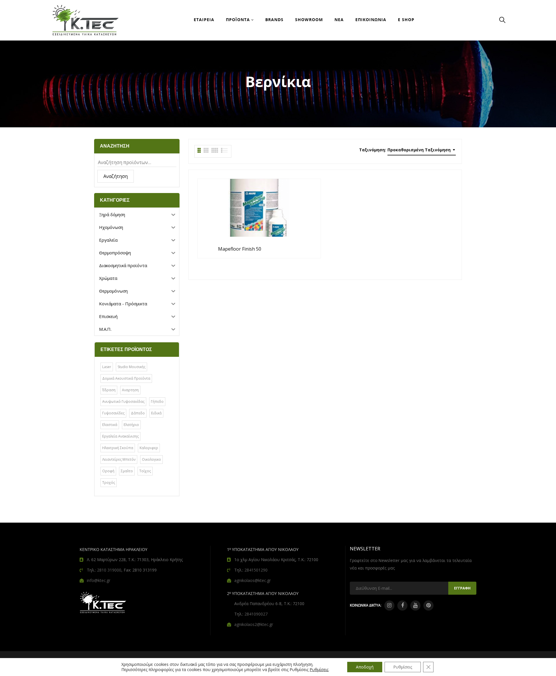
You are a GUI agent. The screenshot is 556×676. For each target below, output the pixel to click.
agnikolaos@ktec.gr (252, 580)
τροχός (108, 482)
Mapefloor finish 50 (239, 249)
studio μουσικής (131, 366)
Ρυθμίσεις (319, 669)
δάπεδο (138, 413)
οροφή (108, 471)
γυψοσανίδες (113, 413)
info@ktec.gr (98, 580)
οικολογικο (151, 459)
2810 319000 (109, 570)
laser (106, 366)
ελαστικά (109, 424)
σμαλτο (127, 471)
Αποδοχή (365, 667)
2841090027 (256, 614)
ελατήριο (131, 424)
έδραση (109, 389)
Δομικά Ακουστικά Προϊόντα (126, 378)
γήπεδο (157, 401)
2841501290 (256, 570)
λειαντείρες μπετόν (119, 459)
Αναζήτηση (115, 176)
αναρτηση (130, 389)
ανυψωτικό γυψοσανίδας (123, 401)
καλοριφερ (149, 447)
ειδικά (156, 413)
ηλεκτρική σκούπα (117, 447)
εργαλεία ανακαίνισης (120, 436)
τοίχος (145, 471)
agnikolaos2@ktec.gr (253, 624)
